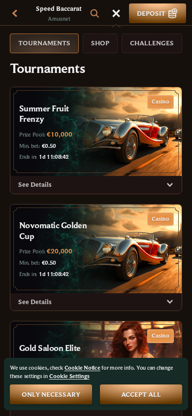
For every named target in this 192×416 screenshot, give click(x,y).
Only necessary (51, 394)
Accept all (141, 394)
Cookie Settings (69, 376)
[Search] (94, 13)
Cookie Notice (82, 367)
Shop (100, 42)
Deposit (151, 13)
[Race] (116, 13)
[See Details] (170, 185)
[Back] (15, 13)
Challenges (152, 42)
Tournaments (44, 42)
